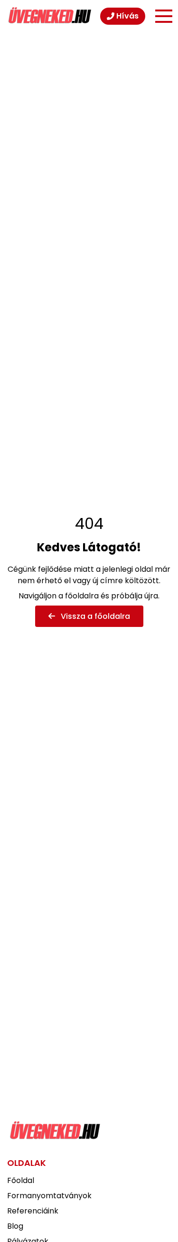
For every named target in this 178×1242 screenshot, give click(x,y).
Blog (15, 1226)
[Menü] (163, 16)
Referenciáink (32, 1210)
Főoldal (20, 1180)
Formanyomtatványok (49, 1195)
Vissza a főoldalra (94, 616)
